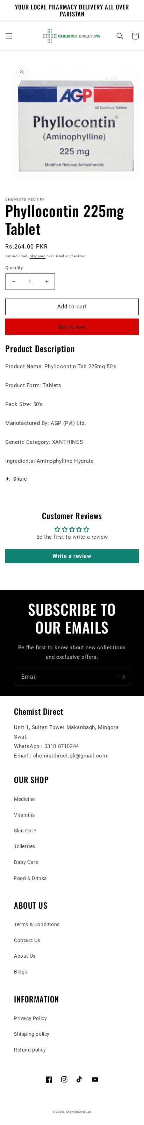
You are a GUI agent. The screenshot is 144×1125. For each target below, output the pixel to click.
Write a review (71, 556)
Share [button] (20, 479)
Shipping (38, 256)
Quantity (14, 267)
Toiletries (24, 846)
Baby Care (26, 862)
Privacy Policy (30, 1018)
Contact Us (27, 940)
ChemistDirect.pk (79, 1111)
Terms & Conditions (37, 924)
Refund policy (30, 1050)
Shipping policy (32, 1034)
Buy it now (72, 327)
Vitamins (24, 815)
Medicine (24, 799)
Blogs (20, 971)
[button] (8, 36)
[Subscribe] (122, 677)
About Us (25, 956)
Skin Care (25, 830)
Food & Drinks (30, 878)
